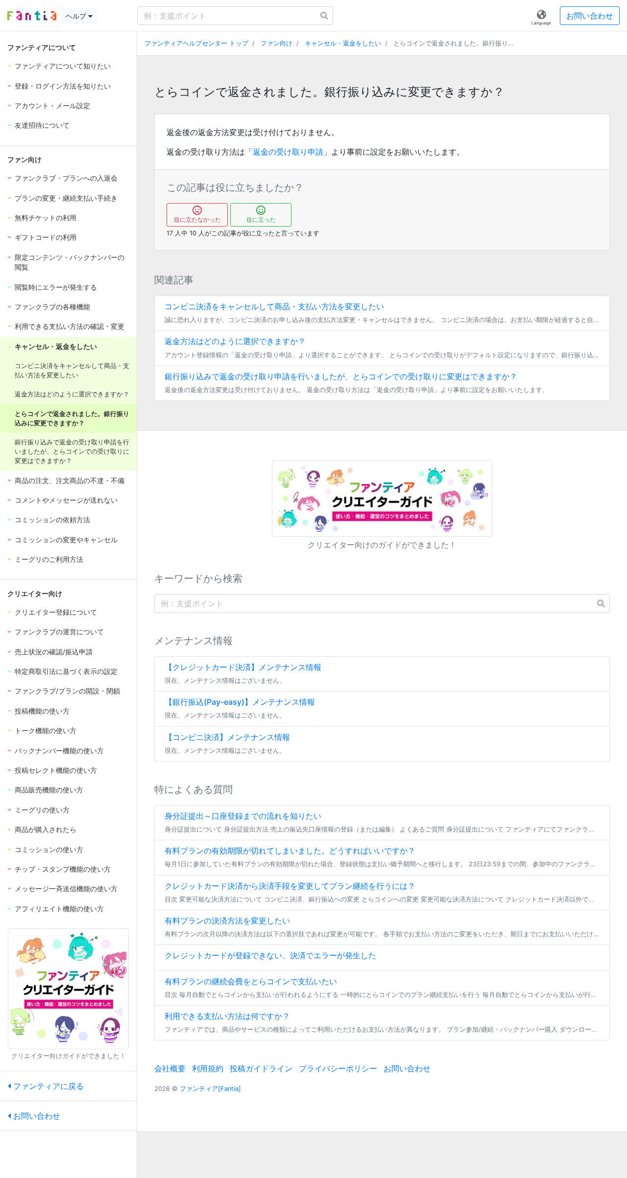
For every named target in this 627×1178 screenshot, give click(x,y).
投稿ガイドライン (261, 1068)
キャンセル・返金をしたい (343, 43)
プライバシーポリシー (338, 1068)
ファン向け (276, 43)
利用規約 (207, 1068)
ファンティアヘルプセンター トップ (196, 43)
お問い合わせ (589, 16)
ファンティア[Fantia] (210, 1088)
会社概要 (170, 1068)
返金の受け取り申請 (288, 152)
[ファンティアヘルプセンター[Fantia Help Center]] (31, 15)
